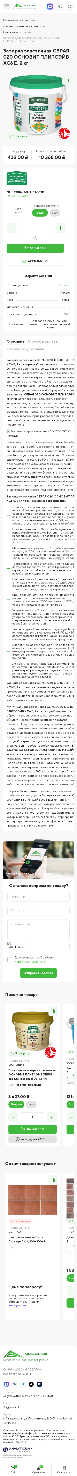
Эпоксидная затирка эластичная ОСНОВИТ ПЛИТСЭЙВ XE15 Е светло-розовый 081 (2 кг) (32, 1074)
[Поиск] (70, 6)
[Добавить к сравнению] (67, 80)
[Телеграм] (23, 1384)
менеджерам (17, 1305)
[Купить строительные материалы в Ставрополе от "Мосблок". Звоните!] (25, 1356)
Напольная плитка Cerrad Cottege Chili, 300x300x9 (26, 1239)
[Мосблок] (24, 6)
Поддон (39, 212)
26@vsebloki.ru (13, 1407)
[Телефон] (60, 6)
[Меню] (6, 6)
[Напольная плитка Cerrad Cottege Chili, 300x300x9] (32, 1200)
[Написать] (50, 6)
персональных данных (30, 961)
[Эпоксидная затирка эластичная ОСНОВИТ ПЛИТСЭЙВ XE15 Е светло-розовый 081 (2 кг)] (32, 1031)
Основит (64, 285)
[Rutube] (39, 1384)
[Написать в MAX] (6, 1384)
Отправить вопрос (38, 973)
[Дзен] (31, 1384)
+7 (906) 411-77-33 (15, 1396)
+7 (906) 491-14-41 (41, 1396)
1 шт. (31, 1104)
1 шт (55, 212)
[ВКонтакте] (14, 1384)
